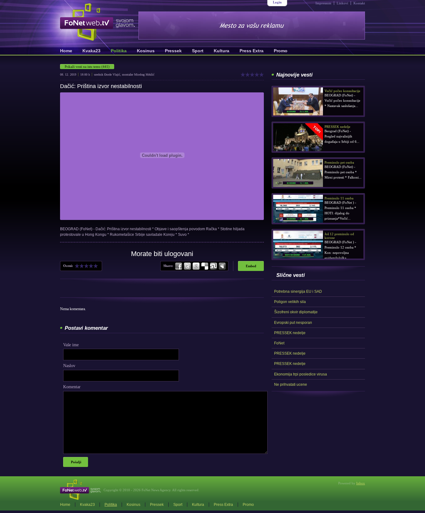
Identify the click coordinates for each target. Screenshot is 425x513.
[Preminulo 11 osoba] (298, 209)
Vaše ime (71, 345)
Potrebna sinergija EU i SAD (298, 291)
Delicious (204, 266)
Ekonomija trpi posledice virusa (300, 374)
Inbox (360, 483)
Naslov (69, 365)
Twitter (187, 266)
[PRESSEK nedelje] (298, 137)
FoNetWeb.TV (97, 22)
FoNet (279, 343)
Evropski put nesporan (293, 322)
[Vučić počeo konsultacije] (298, 101)
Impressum (323, 3)
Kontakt (359, 3)
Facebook (179, 266)
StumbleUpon (213, 266)
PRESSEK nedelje (290, 333)
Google (196, 266)
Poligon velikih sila (290, 302)
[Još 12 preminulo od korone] (298, 245)
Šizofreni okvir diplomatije (296, 312)
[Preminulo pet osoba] (298, 173)
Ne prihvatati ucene (290, 384)
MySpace (222, 266)
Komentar (72, 387)
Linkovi (342, 3)
